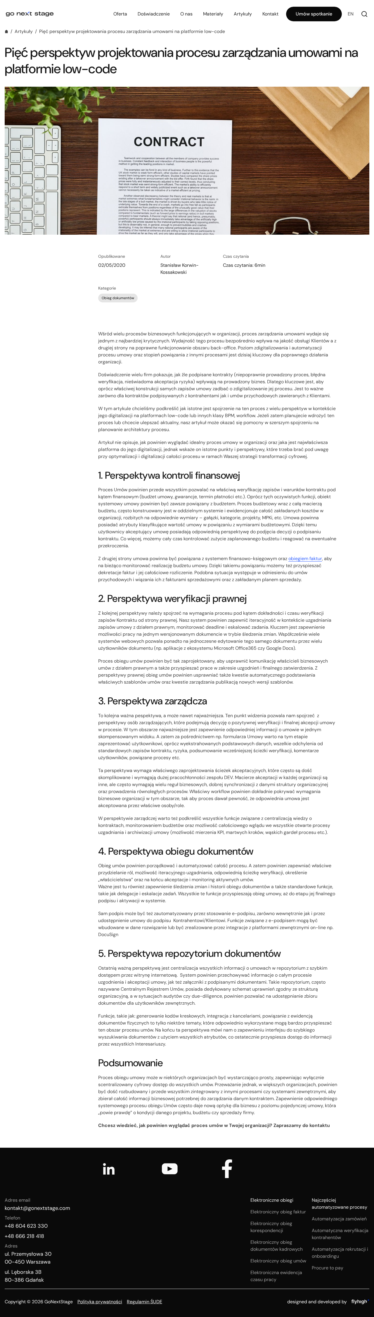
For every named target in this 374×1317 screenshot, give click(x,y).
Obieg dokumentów (118, 298)
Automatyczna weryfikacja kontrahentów (340, 1234)
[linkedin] (108, 1168)
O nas (186, 14)
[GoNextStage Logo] (30, 14)
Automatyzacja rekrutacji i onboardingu (340, 1252)
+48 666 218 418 (24, 1236)
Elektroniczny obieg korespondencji (271, 1227)
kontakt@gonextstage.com (37, 1208)
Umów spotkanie (314, 14)
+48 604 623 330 (26, 1225)
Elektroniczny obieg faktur (278, 1212)
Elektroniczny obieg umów (278, 1261)
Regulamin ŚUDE (144, 1302)
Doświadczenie (154, 14)
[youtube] (169, 1168)
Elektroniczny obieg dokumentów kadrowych (276, 1245)
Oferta (120, 14)
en (351, 14)
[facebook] (227, 1168)
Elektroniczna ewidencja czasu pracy (276, 1276)
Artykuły (243, 14)
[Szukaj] (364, 14)
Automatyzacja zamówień (339, 1219)
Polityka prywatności (99, 1302)
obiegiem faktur (305, 558)
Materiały (213, 14)
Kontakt (270, 14)
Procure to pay (327, 1268)
